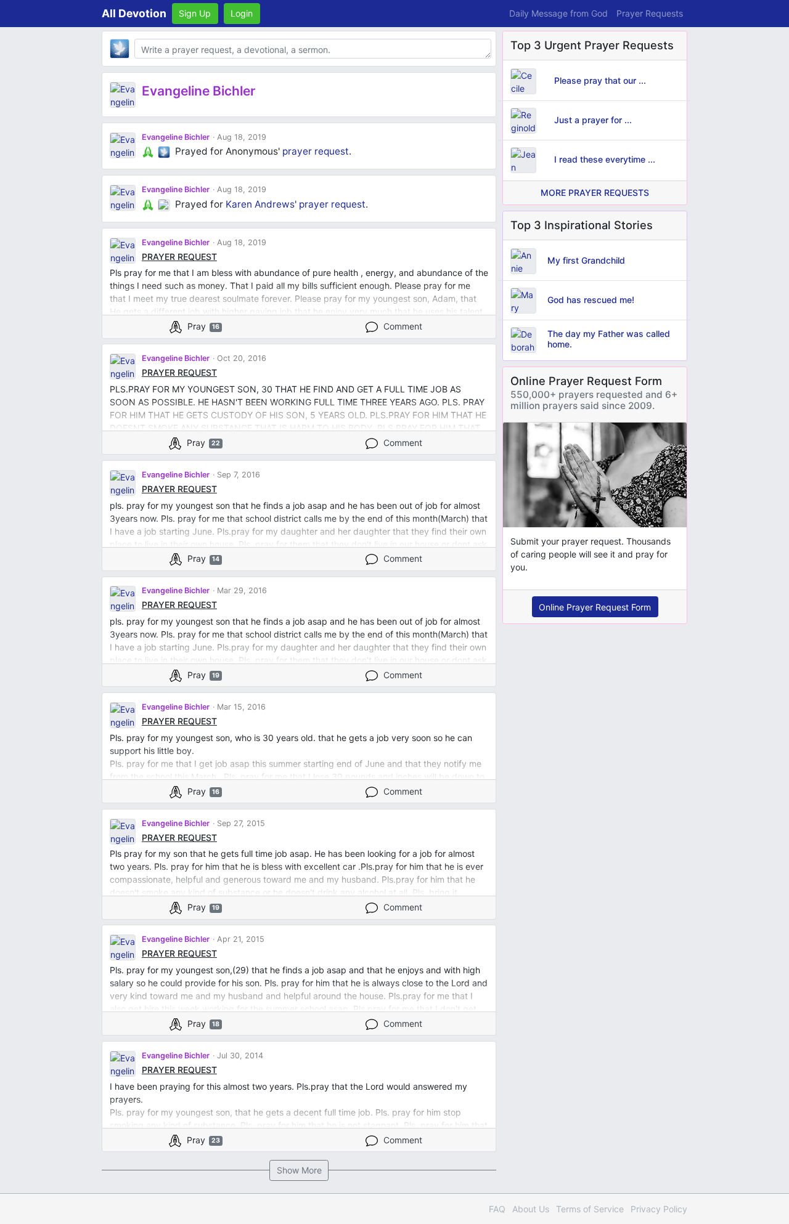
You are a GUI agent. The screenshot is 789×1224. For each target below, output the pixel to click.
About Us (530, 1209)
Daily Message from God (558, 13)
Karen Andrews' (261, 204)
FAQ (497, 1209)
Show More (299, 1170)
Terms (590, 1209)
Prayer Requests (649, 13)
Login (242, 13)
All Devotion (134, 13)
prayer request (315, 151)
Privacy (659, 1209)
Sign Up (195, 13)
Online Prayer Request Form (595, 607)
